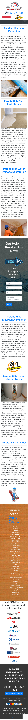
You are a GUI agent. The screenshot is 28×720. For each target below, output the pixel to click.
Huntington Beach (15, 551)
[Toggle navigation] (24, 22)
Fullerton (15, 547)
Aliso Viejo (15, 527)
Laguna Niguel (15, 560)
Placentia (15, 572)
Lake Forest (15, 564)
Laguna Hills (15, 559)
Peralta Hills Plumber (14, 442)
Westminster (15, 592)
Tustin (15, 591)
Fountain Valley (15, 545)
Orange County (14, 519)
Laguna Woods (15, 562)
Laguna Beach (15, 557)
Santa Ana (16, 579)
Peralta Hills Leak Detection (14, 30)
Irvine (15, 553)
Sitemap (14, 718)
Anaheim (15, 529)
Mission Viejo (15, 566)
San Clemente (16, 576)
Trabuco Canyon (15, 585)
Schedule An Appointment (14, 694)
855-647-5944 (15, 13)
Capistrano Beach (15, 536)
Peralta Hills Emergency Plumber (14, 318)
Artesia (15, 530)
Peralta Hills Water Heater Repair (14, 378)
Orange (15, 570)
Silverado (15, 581)
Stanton (15, 583)
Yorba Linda (15, 594)
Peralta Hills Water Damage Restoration (14, 170)
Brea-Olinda (15, 532)
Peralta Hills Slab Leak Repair (14, 103)
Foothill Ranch (15, 544)
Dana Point (15, 542)
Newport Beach (15, 568)
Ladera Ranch (16, 555)
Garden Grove (15, 549)
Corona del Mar (15, 538)
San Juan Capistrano (15, 577)
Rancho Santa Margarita (15, 574)
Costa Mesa (15, 540)
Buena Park (15, 534)
